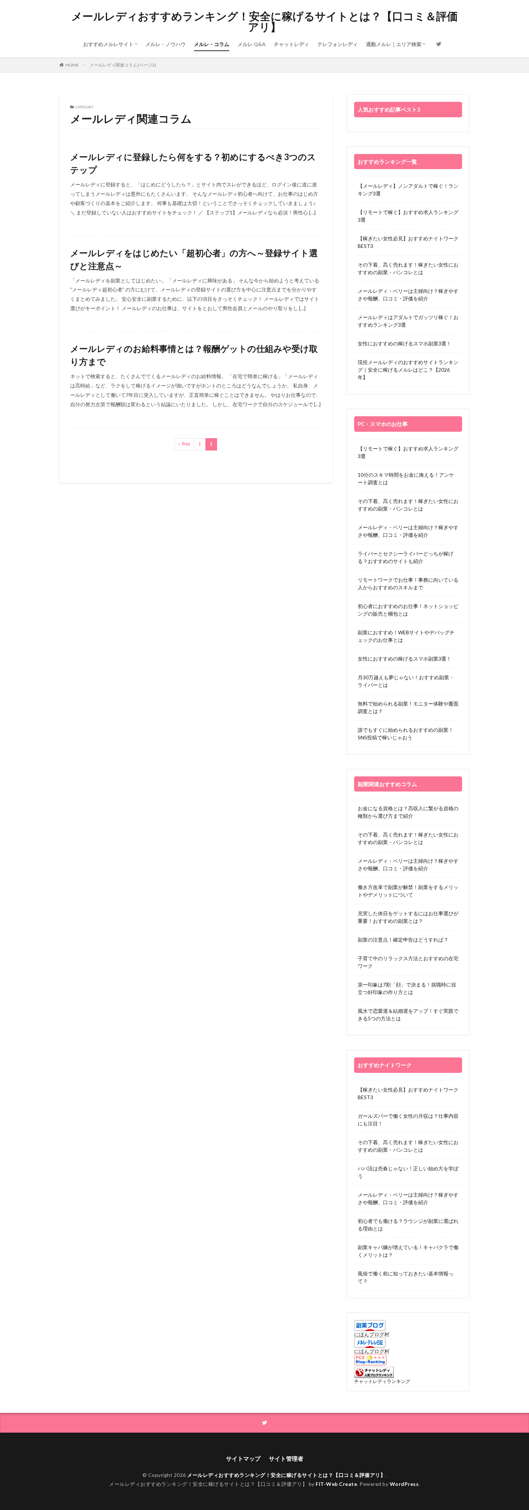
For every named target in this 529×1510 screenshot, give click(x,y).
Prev (186, 444)
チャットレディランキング (382, 1381)
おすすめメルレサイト (108, 44)
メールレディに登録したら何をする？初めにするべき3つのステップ (193, 163)
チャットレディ (291, 44)
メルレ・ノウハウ (165, 44)
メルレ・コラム (211, 44)
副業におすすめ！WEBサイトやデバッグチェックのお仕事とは (406, 636)
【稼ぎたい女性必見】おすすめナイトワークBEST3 (408, 242)
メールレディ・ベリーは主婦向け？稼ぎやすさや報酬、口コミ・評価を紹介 (408, 294)
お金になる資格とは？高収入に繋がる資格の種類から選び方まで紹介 (408, 812)
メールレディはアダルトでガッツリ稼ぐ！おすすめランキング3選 (408, 321)
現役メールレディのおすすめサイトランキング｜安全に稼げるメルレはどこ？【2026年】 (408, 369)
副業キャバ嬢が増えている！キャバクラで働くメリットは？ (408, 1251)
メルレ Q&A (252, 44)
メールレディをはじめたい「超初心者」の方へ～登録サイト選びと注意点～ (194, 259)
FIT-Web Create (336, 1484)
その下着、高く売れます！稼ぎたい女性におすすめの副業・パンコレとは (408, 268)
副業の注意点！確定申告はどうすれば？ (403, 940)
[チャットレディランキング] (374, 1376)
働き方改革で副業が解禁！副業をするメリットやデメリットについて (408, 891)
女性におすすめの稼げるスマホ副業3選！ (404, 343)
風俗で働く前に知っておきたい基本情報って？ (405, 1277)
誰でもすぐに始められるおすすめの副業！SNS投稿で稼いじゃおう (405, 733)
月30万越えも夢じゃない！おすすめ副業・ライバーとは (406, 681)
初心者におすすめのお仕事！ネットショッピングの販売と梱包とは (408, 610)
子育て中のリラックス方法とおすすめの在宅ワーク (408, 962)
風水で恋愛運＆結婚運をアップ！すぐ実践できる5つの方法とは (408, 1014)
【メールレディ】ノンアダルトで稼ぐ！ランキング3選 (408, 189)
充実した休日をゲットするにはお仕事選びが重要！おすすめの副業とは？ (408, 917)
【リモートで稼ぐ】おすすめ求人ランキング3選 (408, 216)
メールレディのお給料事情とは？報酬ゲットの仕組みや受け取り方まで (194, 355)
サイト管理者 (286, 1458)
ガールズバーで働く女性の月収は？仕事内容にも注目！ (408, 1119)
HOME (72, 65)
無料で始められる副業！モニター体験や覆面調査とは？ (408, 707)
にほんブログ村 (371, 1334)
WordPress (404, 1484)
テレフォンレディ (337, 44)
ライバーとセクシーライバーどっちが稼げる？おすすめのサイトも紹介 (405, 557)
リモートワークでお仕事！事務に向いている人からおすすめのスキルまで (408, 583)
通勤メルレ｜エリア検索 (393, 44)
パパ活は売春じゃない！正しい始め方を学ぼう (408, 1172)
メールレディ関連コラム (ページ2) (123, 65)
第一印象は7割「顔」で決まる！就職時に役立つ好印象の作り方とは (407, 988)
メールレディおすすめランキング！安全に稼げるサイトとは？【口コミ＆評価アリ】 (264, 21)
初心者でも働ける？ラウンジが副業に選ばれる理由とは (408, 1225)
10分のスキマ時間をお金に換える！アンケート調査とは (406, 478)
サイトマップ (243, 1458)
